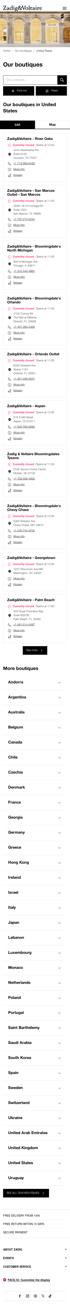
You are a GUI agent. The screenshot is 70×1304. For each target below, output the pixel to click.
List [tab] (17, 124)
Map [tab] (52, 124)
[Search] (62, 80)
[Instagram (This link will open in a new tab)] (27, 1296)
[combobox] (30, 80)
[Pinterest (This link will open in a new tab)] (35, 1296)
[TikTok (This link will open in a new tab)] (50, 1296)
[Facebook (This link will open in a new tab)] (19, 1296)
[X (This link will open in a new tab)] (43, 1296)
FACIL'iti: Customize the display (29, 1280)
